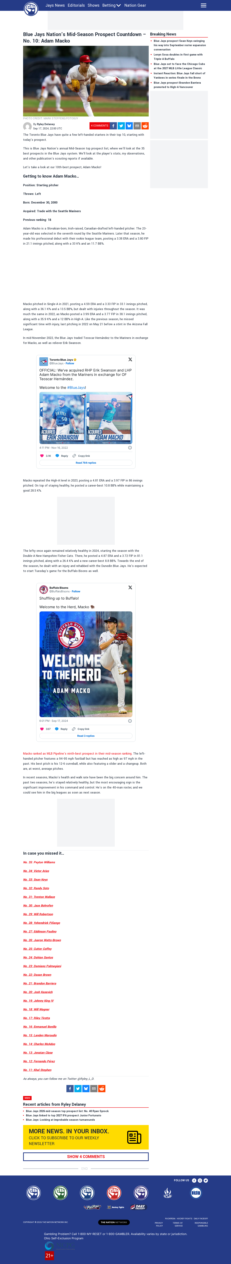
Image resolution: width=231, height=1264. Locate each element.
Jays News (55, 5)
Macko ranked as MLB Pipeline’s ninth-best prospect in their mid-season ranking (77, 754)
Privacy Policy (159, 1224)
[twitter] (121, 125)
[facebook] (113, 125)
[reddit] (145, 125)
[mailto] (137, 125)
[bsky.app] (129, 125)
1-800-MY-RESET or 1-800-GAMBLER (103, 1234)
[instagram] (200, 1180)
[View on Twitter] (130, 361)
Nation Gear (135, 5)
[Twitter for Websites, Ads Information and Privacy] (130, 448)
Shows (93, 5)
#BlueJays (76, 387)
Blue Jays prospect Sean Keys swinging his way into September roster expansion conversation (180, 45)
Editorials (76, 5)
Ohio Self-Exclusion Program (63, 1238)
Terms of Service (177, 1224)
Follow (70, 363)
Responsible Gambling (201, 1224)
